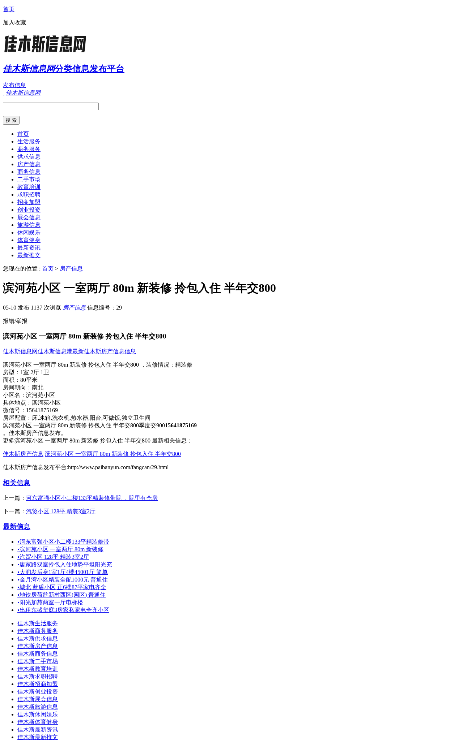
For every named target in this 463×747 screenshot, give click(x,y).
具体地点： (17, 403)
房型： (11, 372)
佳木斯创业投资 (37, 691)
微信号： (14, 410)
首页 (8, 9)
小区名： (14, 395)
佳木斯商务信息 (37, 654)
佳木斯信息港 (55, 351)
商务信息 (29, 172)
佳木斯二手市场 (37, 661)
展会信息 (29, 217)
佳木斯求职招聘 (37, 676)
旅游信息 (29, 225)
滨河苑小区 (40, 395)
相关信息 (16, 483)
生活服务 (29, 141)
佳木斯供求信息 (37, 638)
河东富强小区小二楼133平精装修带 (63, 542)
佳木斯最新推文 (37, 737)
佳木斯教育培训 (37, 669)
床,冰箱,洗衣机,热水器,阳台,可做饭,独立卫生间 (91, 418)
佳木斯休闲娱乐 (37, 714)
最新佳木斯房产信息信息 (104, 351)
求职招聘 (29, 194)
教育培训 (29, 187)
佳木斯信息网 (20, 351)
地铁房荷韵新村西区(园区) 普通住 (61, 595)
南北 (37, 387)
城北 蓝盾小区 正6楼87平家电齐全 (61, 587)
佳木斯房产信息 (23, 454)
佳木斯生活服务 (37, 623)
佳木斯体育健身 (37, 722)
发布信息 (14, 85)
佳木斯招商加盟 (37, 684)
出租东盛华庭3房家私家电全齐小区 (63, 610)
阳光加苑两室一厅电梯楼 (50, 602)
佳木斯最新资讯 (37, 729)
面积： (11, 380)
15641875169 (42, 410)
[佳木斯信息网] (48, 52)
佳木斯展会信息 (37, 699)
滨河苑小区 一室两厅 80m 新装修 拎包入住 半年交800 (113, 454)
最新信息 (16, 526)
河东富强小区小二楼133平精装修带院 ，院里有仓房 (92, 498)
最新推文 (29, 255)
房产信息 (29, 164)
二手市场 (29, 179)
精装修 (183, 365)
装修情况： (160, 365)
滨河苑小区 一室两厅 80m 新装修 (60, 549)
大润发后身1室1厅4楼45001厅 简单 (62, 572)
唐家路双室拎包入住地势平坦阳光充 (64, 564)
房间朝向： (17, 387)
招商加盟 (29, 202)
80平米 (29, 380)
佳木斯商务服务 (37, 631)
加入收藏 (14, 23)
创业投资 (29, 210)
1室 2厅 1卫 (34, 372)
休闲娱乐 (29, 232)
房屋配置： (17, 418)
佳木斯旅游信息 (37, 707)
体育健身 (29, 240)
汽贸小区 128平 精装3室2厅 (60, 511)
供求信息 (29, 157)
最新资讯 (29, 248)
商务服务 (29, 149)
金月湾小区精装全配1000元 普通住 (62, 580)
